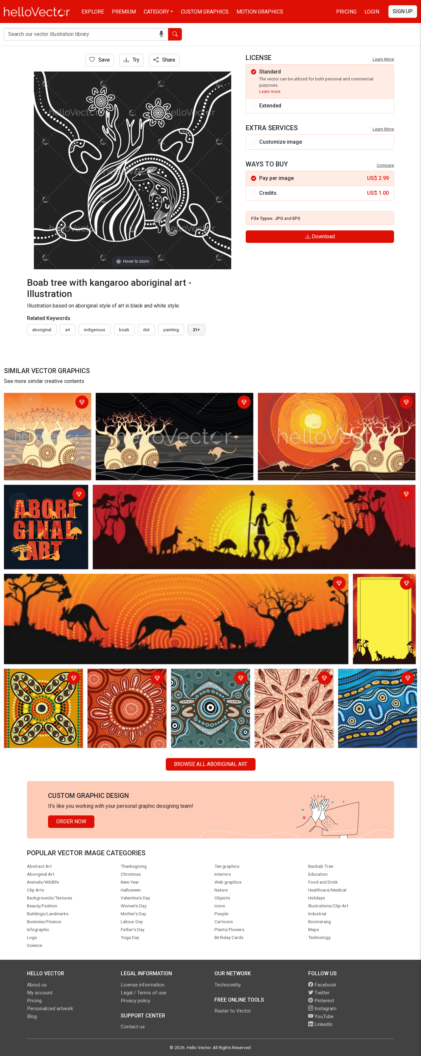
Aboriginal (41, 329)
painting (171, 329)
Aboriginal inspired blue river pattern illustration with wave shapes (373, 683)
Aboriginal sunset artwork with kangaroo (52, 580)
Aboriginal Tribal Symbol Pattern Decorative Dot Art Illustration (43, 679)
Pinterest (323, 1001)
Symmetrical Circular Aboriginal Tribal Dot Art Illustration (209, 679)
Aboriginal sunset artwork (124, 491)
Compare (385, 165)
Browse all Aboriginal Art (210, 764)
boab (124, 329)
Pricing (346, 12)
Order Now (71, 821)
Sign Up (403, 11)
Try (135, 60)
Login (371, 12)
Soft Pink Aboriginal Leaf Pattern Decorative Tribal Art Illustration (289, 683)
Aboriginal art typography (34, 491)
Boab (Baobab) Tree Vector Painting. (37, 403)
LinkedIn (323, 1024)
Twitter (321, 993)
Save (103, 60)
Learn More (383, 59)
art (67, 329)
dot (146, 329)
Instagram (324, 1009)
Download (322, 236)
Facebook (324, 985)
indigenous (94, 329)
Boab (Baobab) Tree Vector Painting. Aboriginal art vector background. (163, 403)
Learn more (270, 91)
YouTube (323, 1016)
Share (168, 60)
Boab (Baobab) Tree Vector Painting (301, 399)
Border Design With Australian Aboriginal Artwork (378, 588)
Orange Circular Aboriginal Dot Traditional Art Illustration (124, 679)
